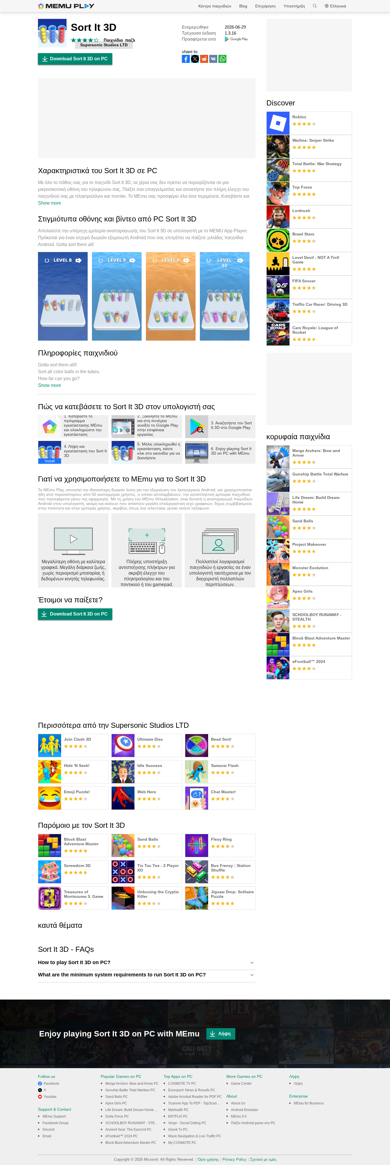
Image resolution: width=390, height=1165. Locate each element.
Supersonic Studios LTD (104, 45)
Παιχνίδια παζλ (119, 40)
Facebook (51, 1084)
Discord (49, 1130)
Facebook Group (56, 1123)
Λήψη (224, 1033)
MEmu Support (54, 1116)
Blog (243, 6)
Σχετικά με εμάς (263, 1159)
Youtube (50, 1097)
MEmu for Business (309, 1103)
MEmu (66, 6)
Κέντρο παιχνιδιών (214, 6)
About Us (238, 1103)
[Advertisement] (147, 118)
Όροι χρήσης (208, 1159)
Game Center (241, 1084)
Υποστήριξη (294, 6)
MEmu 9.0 (239, 1116)
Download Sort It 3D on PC (79, 58)
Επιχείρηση (265, 6)
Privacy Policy (234, 1159)
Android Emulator (244, 1110)
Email (47, 1136)
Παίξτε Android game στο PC (253, 1123)
